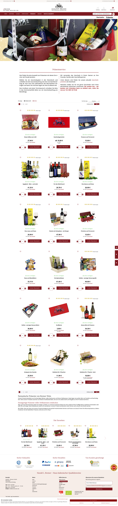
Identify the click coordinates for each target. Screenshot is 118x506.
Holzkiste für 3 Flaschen (59, 372)
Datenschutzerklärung (97, 485)
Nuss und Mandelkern (30, 278)
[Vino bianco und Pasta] (87, 169)
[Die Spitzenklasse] (59, 263)
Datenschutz (61, 487)
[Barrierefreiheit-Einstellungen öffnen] (115, 28)
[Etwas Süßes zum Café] (30, 122)
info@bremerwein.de (14, 488)
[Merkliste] (98, 8)
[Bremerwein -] (59, 10)
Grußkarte (59, 325)
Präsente (34, 487)
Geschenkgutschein (59, 137)
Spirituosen (34, 485)
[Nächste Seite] (21, 104)
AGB (60, 485)
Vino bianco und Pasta (88, 184)
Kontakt (60, 482)
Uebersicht (28, 101)
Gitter (35, 101)
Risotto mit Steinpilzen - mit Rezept (59, 231)
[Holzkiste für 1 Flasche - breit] (87, 357)
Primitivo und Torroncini (87, 231)
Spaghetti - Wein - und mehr (30, 184)
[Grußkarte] (59, 310)
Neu (33, 490)
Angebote (34, 488)
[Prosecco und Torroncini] (87, 122)
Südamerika (34, 491)
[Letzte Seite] (23, 104)
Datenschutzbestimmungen (62, 499)
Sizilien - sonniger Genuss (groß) (87, 278)
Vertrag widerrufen (63, 481)
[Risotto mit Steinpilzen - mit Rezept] (59, 216)
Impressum (61, 489)
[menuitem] (98, 8)
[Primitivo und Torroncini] (87, 216)
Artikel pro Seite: (90, 104)
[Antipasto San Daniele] (30, 357)
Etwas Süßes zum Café (30, 137)
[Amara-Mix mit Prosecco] (87, 310)
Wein (33, 479)
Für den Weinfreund (59, 184)
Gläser (33, 482)
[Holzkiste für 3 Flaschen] (59, 357)
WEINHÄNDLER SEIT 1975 (8, 1)
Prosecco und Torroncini (87, 137)
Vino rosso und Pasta (30, 231)
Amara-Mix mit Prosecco (87, 325)
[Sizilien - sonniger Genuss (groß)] (87, 263)
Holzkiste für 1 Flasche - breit (88, 372)
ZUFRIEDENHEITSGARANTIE (108, 1)
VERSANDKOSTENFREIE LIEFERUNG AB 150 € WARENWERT (58, 1)
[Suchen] (113, 14)
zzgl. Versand (32, 142)
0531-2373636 (11, 487)
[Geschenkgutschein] (59, 122)
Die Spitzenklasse (59, 278)
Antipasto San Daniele (30, 372)
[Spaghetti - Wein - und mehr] (30, 169)
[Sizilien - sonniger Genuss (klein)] (30, 310)
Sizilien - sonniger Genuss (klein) (30, 325)
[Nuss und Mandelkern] (30, 263)
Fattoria (34, 481)
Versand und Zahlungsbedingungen (39, 484)
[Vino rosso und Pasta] (30, 216)
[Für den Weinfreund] (59, 169)
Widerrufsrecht (62, 479)
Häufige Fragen (62, 484)
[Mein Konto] (103, 8)
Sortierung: (85, 101)
